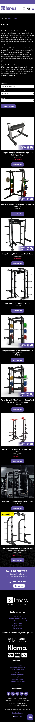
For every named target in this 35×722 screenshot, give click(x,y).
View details (17, 164)
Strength (14, 18)
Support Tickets (17, 626)
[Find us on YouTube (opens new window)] (22, 693)
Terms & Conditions (17, 681)
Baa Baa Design (17, 713)
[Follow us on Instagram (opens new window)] (17, 693)
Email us (19, 586)
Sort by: (3, 98)
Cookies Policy (17, 679)
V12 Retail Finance (17, 670)
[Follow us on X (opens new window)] (13, 693)
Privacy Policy (17, 677)
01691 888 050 (19, 581)
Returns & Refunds (17, 674)
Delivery (17, 672)
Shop (9, 18)
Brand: (3, 91)
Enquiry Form (17, 623)
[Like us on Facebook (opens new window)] (9, 693)
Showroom (17, 665)
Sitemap (17, 684)
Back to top (18, 716)
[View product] (17, 133)
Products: (4, 83)
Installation (17, 628)
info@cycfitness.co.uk (17, 618)
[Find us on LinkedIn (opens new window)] (26, 693)
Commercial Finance (17, 667)
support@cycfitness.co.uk (17, 621)
